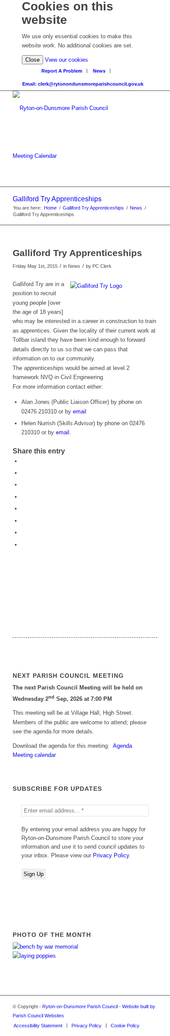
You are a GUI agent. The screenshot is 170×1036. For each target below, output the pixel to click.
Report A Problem (61, 70)
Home (50, 207)
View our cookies (66, 60)
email (79, 411)
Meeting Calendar (35, 156)
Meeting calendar (34, 755)
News (99, 70)
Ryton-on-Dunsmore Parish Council (80, 1006)
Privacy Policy (111, 855)
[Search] (120, 69)
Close (32, 60)
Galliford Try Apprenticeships (57, 199)
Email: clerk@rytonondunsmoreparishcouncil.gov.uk (82, 84)
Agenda (122, 746)
